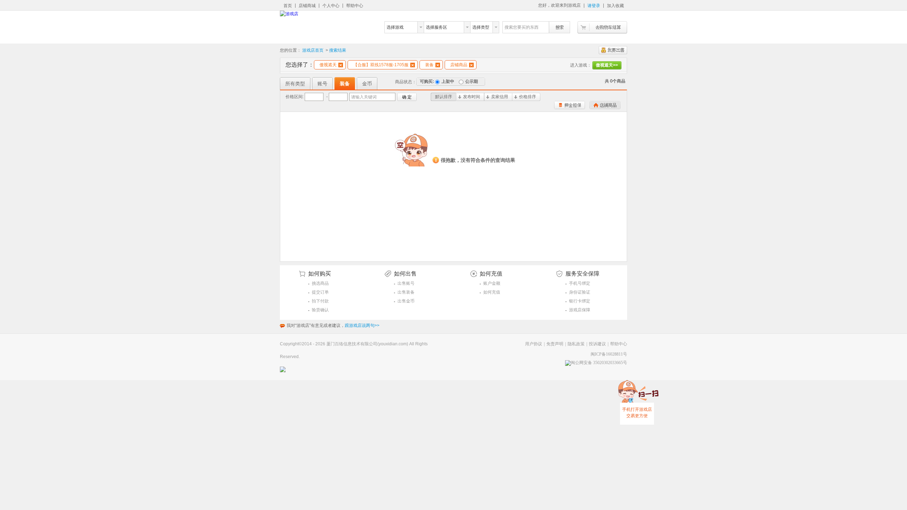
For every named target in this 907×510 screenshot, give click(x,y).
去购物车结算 (602, 27)
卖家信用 (499, 96)
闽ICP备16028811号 (609, 354)
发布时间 (471, 96)
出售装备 (406, 292)
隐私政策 (576, 343)
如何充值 (491, 292)
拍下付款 (320, 301)
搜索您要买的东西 (522, 27)
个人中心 (330, 5)
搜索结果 (337, 50)
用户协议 (533, 343)
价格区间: (295, 96)
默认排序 (443, 96)
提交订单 (320, 292)
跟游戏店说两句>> (362, 325)
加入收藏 (615, 5)
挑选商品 (320, 283)
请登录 (593, 5)
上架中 (447, 81)
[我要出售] (613, 50)
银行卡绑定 (579, 301)
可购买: (427, 81)
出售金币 (406, 301)
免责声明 (554, 343)
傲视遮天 (328, 64)
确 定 (407, 97)
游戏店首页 (312, 50)
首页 (287, 5)
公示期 (471, 81)
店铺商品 (458, 64)
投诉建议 (597, 343)
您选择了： (300, 65)
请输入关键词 (364, 97)
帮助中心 (354, 5)
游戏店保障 (579, 309)
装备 (429, 64)
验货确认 (320, 309)
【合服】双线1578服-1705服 (381, 64)
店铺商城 (307, 5)
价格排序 (527, 96)
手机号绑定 (579, 283)
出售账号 (406, 283)
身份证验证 (579, 292)
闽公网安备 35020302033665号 (599, 362)
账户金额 (491, 283)
